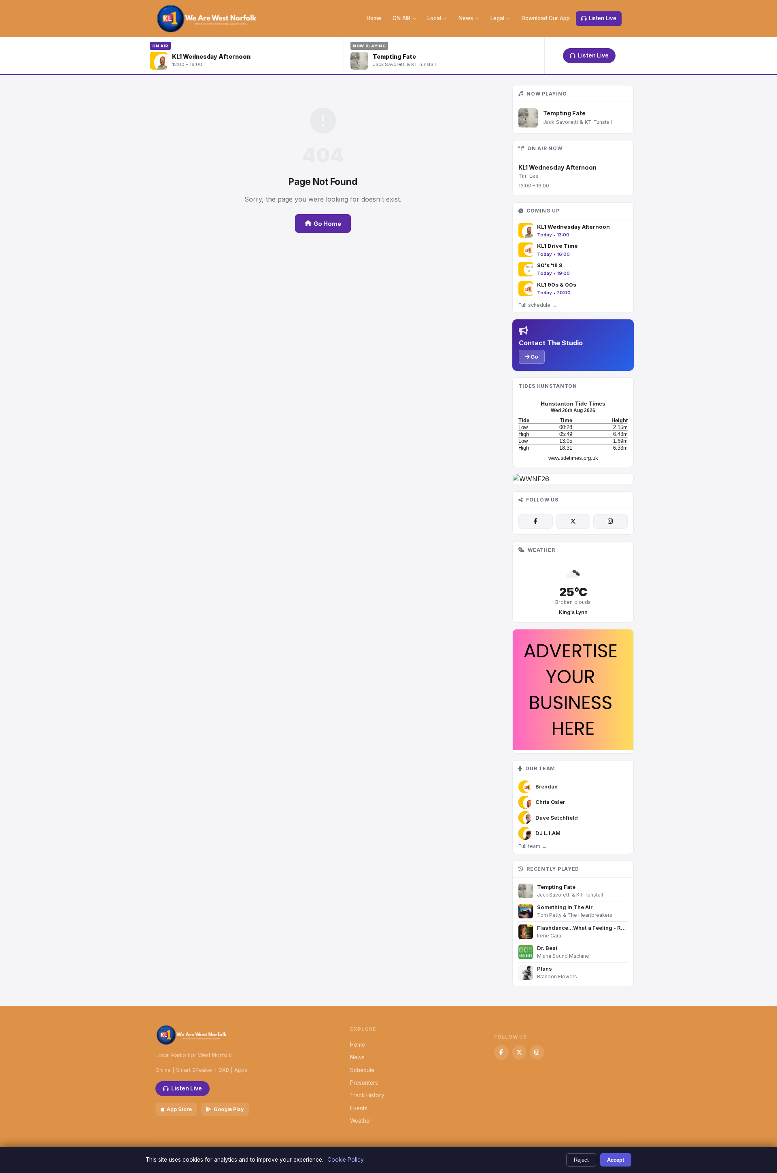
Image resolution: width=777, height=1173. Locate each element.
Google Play (229, 1109)
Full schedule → (537, 305)
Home (374, 18)
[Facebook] (535, 521)
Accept (615, 1160)
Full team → (532, 846)
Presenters (364, 1083)
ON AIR (401, 18)
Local (434, 18)
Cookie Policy (345, 1159)
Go (533, 356)
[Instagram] (610, 521)
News (466, 18)
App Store (179, 1109)
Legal (497, 18)
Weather (361, 1121)
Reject (581, 1160)
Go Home (327, 223)
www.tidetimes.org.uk (573, 458)
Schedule (362, 1070)
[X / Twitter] (573, 521)
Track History (367, 1095)
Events (358, 1108)
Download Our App (546, 18)
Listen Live (602, 18)
